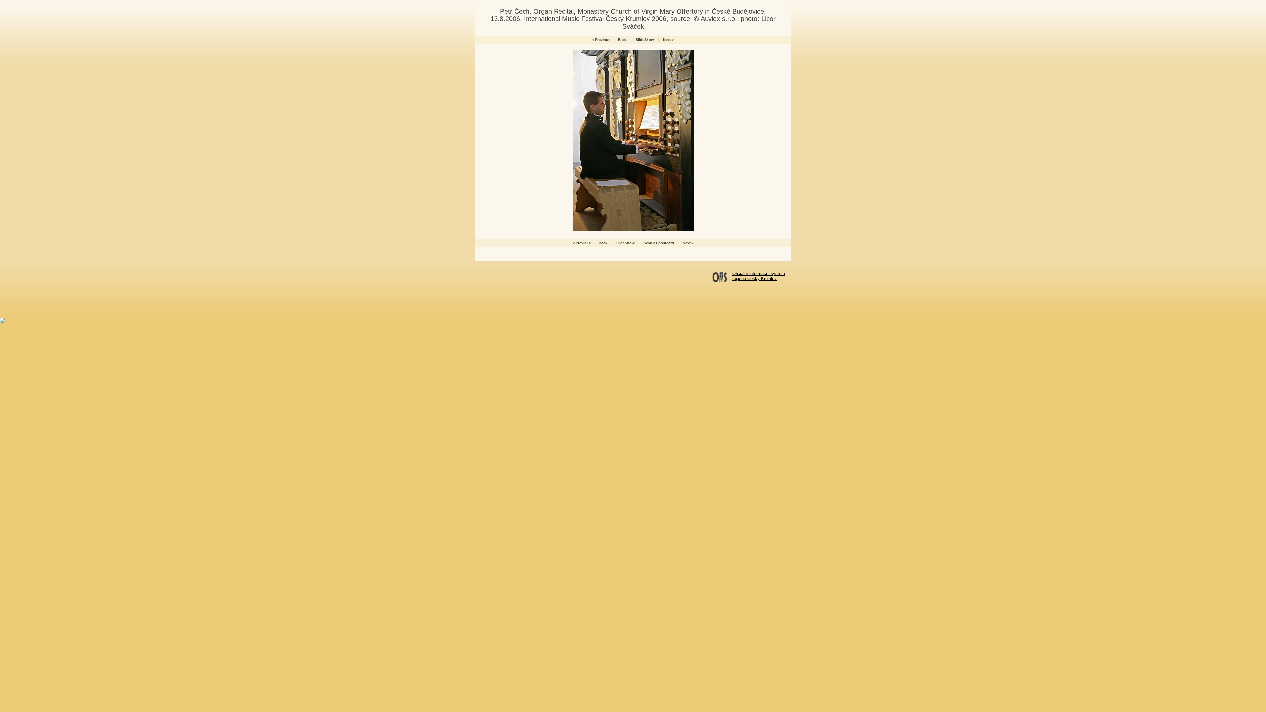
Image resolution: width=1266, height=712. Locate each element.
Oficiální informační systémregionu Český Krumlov (758, 276)
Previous (602, 40)
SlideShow (645, 40)
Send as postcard (659, 243)
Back (622, 40)
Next (667, 40)
